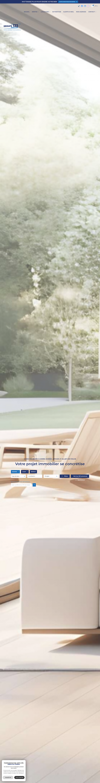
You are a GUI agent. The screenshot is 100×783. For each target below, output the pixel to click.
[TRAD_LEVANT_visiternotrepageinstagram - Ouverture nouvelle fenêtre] (88, 6)
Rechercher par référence (20, 482)
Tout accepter (19, 777)
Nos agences (81, 11)
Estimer (33, 471)
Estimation (56, 11)
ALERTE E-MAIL (68, 11)
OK (34, 484)
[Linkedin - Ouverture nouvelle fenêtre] (85, 6)
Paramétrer (8, 777)
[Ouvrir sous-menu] (38, 12)
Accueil (27, 11)
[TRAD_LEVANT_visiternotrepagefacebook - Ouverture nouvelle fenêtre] (82, 6)
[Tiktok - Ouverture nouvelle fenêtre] (79, 6)
